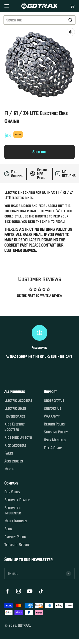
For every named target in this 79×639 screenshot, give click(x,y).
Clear (60, 20)
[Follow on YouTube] (30, 591)
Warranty (52, 416)
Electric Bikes (15, 408)
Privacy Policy (15, 537)
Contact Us (52, 408)
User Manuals (55, 440)
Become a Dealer (17, 500)
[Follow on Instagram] (19, 591)
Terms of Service (17, 544)
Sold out (39, 152)
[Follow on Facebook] (7, 591)
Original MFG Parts (43, 174)
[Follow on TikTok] (41, 591)
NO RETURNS (69, 174)
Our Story (12, 492)
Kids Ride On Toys (18, 437)
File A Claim (53, 448)
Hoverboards (14, 416)
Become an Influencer (12, 510)
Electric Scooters (18, 400)
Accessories (13, 461)
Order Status (54, 400)
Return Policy (55, 424)
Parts (8, 453)
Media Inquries (15, 521)
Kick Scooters (15, 445)
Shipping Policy (56, 432)
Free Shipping (17, 174)
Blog (8, 529)
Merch (9, 469)
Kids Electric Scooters (14, 427)
